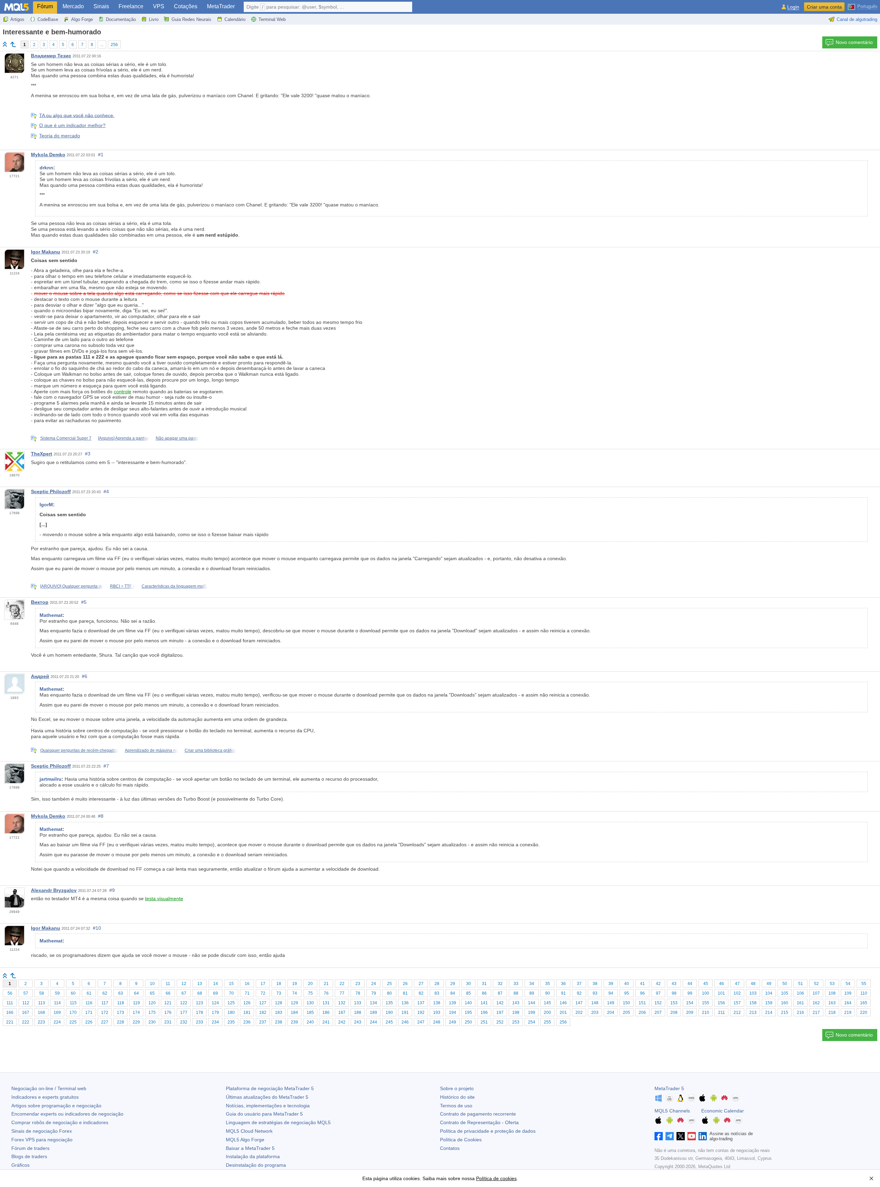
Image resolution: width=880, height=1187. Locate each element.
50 (784, 983)
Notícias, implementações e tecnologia (268, 1105)
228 (120, 1022)
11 (168, 983)
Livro (153, 19)
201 (563, 1012)
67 (184, 993)
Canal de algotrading (857, 19)
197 (500, 1012)
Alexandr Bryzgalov (54, 890)
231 (168, 1022)
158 (753, 1003)
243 (357, 1022)
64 (136, 993)
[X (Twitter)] (680, 1136)
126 (247, 1003)
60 (73, 993)
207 (658, 1012)
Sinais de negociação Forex (41, 1131)
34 (531, 983)
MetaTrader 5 (669, 1088)
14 (215, 983)
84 (452, 993)
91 (563, 993)
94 (610, 993)
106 (800, 993)
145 (547, 1003)
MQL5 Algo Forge (245, 1139)
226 (88, 1022)
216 (800, 1012)
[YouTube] (692, 1136)
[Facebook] (658, 1136)
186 (326, 1012)
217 (816, 1012)
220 (863, 1012)
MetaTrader (221, 6)
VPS (158, 6)
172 (104, 1012)
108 (832, 993)
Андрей (40, 676)
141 (484, 1003)
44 (690, 983)
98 (674, 993)
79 (373, 993)
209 (689, 1012)
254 (531, 1022)
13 (199, 983)
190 (389, 1012)
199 (531, 1012)
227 (104, 1022)
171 (88, 1012)
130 (310, 1003)
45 (705, 983)
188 (357, 1012)
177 (183, 1012)
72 (263, 993)
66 (168, 993)
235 (231, 1022)
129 (294, 1003)
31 (484, 983)
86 (484, 993)
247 (421, 1022)
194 (452, 1012)
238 (278, 1022)
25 (389, 983)
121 (168, 1003)
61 (89, 993)
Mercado (73, 6)
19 (294, 983)
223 (41, 1022)
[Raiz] (5, 44)
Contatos (450, 1148)
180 (231, 1012)
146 (563, 1003)
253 (515, 1022)
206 (642, 1012)
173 (120, 1012)
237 (262, 1022)
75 (310, 993)
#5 (84, 602)
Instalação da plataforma (253, 1156)
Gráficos (20, 1165)
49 (769, 983)
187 (341, 1012)
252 (500, 1022)
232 (183, 1022)
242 (341, 1022)
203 (594, 1012)
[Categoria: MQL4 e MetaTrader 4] (13, 44)
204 (610, 1012)
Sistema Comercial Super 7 (65, 438)
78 (357, 993)
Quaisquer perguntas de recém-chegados (79, 750)
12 (184, 983)
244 (373, 1022)
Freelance (131, 6)
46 (721, 983)
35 (547, 983)
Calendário (234, 19)
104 (768, 993)
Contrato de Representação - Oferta (479, 1122)
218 (832, 1012)
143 (515, 1003)
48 (753, 983)
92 (579, 993)
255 (547, 1022)
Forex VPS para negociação (42, 1139)
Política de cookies (496, 1178)
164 (847, 1003)
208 (674, 1012)
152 (658, 1003)
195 (468, 1012)
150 (626, 1003)
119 (136, 1003)
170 (73, 1012)
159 (768, 1003)
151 (642, 1003)
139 (452, 1003)
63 (120, 993)
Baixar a (250, 1148)
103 (753, 993)
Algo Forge (82, 19)
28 (436, 983)
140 (468, 1003)
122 (183, 1003)
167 (25, 1012)
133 (357, 1003)
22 (342, 983)
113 (41, 1003)
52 (816, 983)
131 (326, 1003)
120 (152, 1003)
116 (89, 1003)
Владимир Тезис (51, 55)
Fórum (45, 6)
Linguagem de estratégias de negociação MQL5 (278, 1122)
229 (136, 1022)
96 (642, 993)
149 (610, 1003)
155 (705, 1003)
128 (278, 1003)
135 (389, 1003)
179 (215, 1012)
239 (294, 1022)
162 (816, 1003)
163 (832, 1003)
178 (199, 1012)
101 (721, 993)
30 (468, 983)
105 (784, 993)
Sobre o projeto (457, 1088)
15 (231, 983)
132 (341, 1003)
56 (10, 993)
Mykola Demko (48, 154)
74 (294, 993)
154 (689, 1003)
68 (199, 993)
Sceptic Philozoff (51, 491)
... (101, 44)
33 (516, 983)
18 (278, 983)
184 (294, 1012)
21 (326, 983)
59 (57, 993)
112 (25, 1003)
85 (468, 993)
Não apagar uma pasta (177, 438)
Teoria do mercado (59, 135)
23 (357, 983)
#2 (95, 252)
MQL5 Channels (672, 1110)
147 (579, 1003)
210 (705, 1012)
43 (674, 983)
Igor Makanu (45, 252)
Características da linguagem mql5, (175, 586)
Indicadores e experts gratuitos (45, 1097)
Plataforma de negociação (270, 1088)
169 (57, 1012)
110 (863, 993)
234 (215, 1022)
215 (784, 1012)
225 (73, 1022)
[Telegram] (670, 1136)
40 (626, 983)
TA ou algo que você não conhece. (76, 115)
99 (690, 993)
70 (231, 993)
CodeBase (47, 19)
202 (579, 1012)
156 (721, 1003)
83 (436, 993)
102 (737, 993)
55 (863, 983)
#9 (112, 890)
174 (136, 1012)
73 (278, 993)
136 (405, 1003)
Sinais (101, 6)
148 (594, 1003)
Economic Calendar (722, 1110)
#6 (84, 676)
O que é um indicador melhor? (72, 125)
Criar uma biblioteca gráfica (210, 750)
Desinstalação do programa (256, 1165)
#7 (106, 766)
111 (10, 1003)
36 (563, 983)
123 (199, 1003)
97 (658, 993)
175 (152, 1012)
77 (342, 993)
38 (595, 983)
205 (626, 1012)
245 (389, 1022)
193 (436, 1012)
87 (500, 993)
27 (421, 983)
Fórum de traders (30, 1148)
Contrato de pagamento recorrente (478, 1114)
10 (152, 983)
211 (721, 1012)
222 (25, 1022)
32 (500, 983)
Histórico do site (457, 1097)
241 (326, 1022)
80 (389, 993)
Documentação (121, 19)
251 (484, 1022)
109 (847, 993)
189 (373, 1012)
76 (326, 993)
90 (547, 993)
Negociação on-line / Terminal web (48, 1088)
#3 (87, 453)
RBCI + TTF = (122, 586)
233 (199, 1022)
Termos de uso (456, 1105)
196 (484, 1012)
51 (800, 983)
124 (215, 1003)
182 (262, 1012)
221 (9, 1022)
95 (626, 993)
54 (848, 983)
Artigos (17, 19)
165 (863, 1003)
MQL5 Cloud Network (249, 1131)
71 (247, 993)
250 (468, 1022)
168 (41, 1012)
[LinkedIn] (702, 1136)
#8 (100, 816)
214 (768, 1012)
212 (737, 1012)
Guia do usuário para (264, 1114)
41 (642, 983)
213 (753, 1012)
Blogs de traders (29, 1156)
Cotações (185, 6)
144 (531, 1003)
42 (658, 983)
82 (421, 993)
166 (9, 1012)
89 (531, 993)
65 (152, 993)
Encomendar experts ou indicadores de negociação (67, 1114)
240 (310, 1022)
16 (247, 983)
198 (515, 1012)
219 (847, 1012)
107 (816, 993)
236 (247, 1022)
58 (41, 993)
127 (262, 1003)
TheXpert (41, 453)
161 (800, 1003)
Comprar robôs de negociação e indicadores (59, 1122)
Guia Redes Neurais (191, 19)
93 (595, 993)
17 (263, 983)
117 (104, 1003)
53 (832, 983)
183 (278, 1012)
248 (436, 1022)
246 (405, 1022)
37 (579, 983)
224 (57, 1022)
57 (25, 993)
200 (547, 1012)
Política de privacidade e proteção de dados (488, 1131)
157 (737, 1003)
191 (405, 1012)
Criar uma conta (824, 7)
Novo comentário (854, 42)
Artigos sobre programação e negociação (56, 1105)
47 (737, 983)
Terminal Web (272, 19)
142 (500, 1003)
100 (705, 993)
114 (57, 1003)
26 (405, 983)
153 (674, 1003)
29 (452, 983)
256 (114, 44)
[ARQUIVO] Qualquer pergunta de (71, 586)
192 (421, 1012)
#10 (97, 928)
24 (373, 983)
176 (168, 1012)
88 (516, 993)
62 (104, 993)
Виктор (39, 602)
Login (793, 7)
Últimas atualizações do (267, 1097)
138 (436, 1003)
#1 (100, 154)
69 (215, 993)
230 (152, 1022)
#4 (106, 491)
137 (421, 1003)
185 (310, 1012)
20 (310, 983)
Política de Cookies (461, 1139)
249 (452, 1022)
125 (231, 1003)
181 (247, 1012)
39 (610, 983)
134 (373, 1003)
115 (73, 1003)
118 (120, 1003)
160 (784, 1003)
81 (405, 993)
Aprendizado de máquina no (151, 750)
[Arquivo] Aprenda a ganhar (123, 438)
